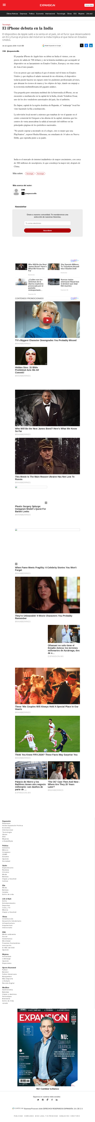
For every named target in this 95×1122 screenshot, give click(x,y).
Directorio (75, 1116)
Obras (69, 14)
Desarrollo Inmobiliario (11, 921)
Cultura (5, 881)
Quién (4, 865)
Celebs (5, 892)
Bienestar (6, 999)
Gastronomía (7, 990)
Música (5, 910)
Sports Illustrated (9, 967)
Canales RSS (64, 1116)
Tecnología (61, 14)
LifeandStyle (7, 841)
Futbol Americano (9, 974)
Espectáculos (8, 868)
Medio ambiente (9, 934)
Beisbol (5, 972)
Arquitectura (7, 925)
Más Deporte (7, 979)
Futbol (5, 970)
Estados (5, 856)
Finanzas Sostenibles (11, 943)
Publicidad (18, 1116)
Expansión (6, 821)
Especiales (6, 963)
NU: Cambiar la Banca (47, 1088)
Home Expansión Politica (12, 825)
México (5, 850)
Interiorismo (7, 927)
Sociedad (6, 861)
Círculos (5, 872)
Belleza (5, 877)
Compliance (29, 1116)
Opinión (5, 859)
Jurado (5, 1003)
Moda (4, 874)
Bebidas (5, 992)
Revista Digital (89, 5)
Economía (40, 14)
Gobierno (6, 848)
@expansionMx (13, 51)
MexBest (5, 987)
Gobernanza (7, 939)
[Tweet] (81, 45)
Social (4, 936)
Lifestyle (6, 981)
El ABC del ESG (8, 948)
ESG (75, 14)
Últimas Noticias (12, 14)
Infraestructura (8, 923)
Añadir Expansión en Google (53, 45)
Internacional (50, 14)
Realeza (5, 870)
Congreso (6, 852)
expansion (58, 1100)
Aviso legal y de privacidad (46, 1116)
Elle (3, 885)
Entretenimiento (9, 903)
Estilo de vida (8, 894)
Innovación (6, 945)
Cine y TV (6, 908)
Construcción (7, 919)
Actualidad (6, 956)
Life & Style (6, 899)
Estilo (4, 901)
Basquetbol (7, 976)
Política (31, 14)
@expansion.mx (47, 1099)
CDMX (4, 854)
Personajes (7, 996)
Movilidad (6, 941)
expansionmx (44, 1100)
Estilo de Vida (8, 1001)
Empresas (23, 14)
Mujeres (81, 14)
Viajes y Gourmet (9, 879)
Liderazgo (6, 959)
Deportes (6, 905)
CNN (23, 190)
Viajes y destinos (9, 994)
